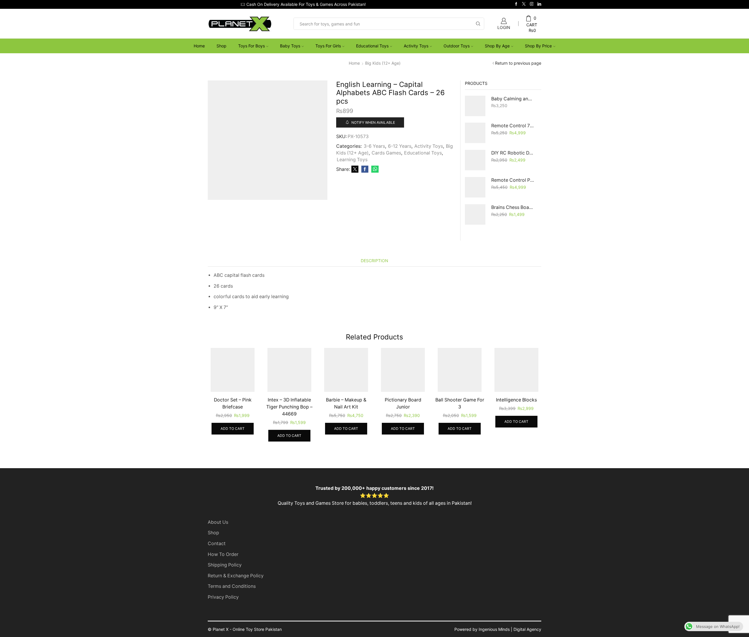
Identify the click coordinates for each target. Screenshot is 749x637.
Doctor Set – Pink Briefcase (233, 403)
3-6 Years (374, 146)
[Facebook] (516, 4)
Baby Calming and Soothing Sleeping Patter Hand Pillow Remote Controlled (512, 99)
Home (199, 45)
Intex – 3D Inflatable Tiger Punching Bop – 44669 (289, 407)
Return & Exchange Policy (236, 575)
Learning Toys (352, 159)
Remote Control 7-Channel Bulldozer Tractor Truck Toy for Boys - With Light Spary (512, 125)
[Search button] (478, 24)
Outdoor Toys (457, 45)
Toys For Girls (328, 45)
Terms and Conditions (232, 586)
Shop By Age (497, 45)
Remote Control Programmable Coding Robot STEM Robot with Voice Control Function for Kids (512, 180)
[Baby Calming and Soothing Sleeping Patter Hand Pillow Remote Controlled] (475, 106)
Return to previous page (518, 63)
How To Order (223, 554)
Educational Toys (372, 45)
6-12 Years (399, 146)
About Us (218, 522)
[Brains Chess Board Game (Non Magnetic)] (475, 214)
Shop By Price (538, 45)
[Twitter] (524, 4)
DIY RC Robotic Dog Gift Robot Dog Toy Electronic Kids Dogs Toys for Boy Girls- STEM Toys (512, 153)
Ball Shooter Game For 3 (459, 403)
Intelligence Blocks (516, 400)
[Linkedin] (539, 4)
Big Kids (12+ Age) (383, 63)
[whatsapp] (374, 169)
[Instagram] (532, 4)
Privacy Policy (223, 597)
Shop (221, 45)
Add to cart (233, 428)
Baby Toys (290, 45)
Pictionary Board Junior (403, 403)
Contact (217, 543)
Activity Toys (416, 45)
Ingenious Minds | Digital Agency (510, 629)
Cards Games (386, 153)
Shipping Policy (225, 565)
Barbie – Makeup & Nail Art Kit (346, 403)
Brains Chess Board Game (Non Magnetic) (512, 207)
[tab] (374, 260)
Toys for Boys (251, 45)
